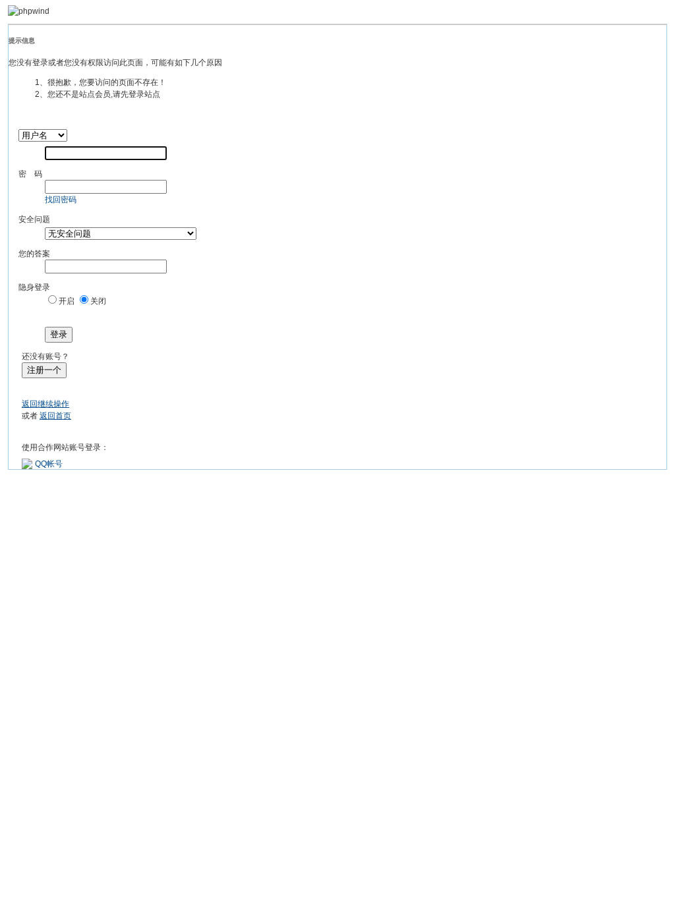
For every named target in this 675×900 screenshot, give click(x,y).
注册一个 (44, 370)
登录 (58, 334)
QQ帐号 (49, 463)
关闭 (98, 301)
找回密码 (60, 199)
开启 (66, 301)
